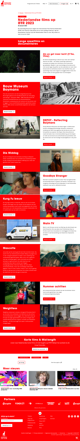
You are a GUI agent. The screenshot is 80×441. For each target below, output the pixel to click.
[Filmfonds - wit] (53, 403)
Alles (74, 369)
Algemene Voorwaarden (51, 433)
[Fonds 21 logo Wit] (6, 403)
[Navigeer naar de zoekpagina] (78, 3)
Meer (44, 3)
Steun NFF (42, 421)
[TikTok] (78, 422)
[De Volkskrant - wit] (25, 403)
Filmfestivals (36, 357)
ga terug (21, 362)
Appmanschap (66, 434)
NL (71, 3)
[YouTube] (69, 422)
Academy (30, 425)
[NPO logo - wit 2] (16, 403)
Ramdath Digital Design (56, 434)
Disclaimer (62, 433)
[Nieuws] (18, 12)
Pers (40, 427)
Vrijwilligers (42, 418)
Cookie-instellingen (26, 433)
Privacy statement (38, 433)
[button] (77, 381)
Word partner (41, 424)
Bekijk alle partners (40, 408)
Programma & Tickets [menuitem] (33, 3)
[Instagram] (72, 422)
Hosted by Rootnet (75, 434)
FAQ (51, 416)
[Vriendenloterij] (37, 403)
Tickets (30, 416)
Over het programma (31, 419)
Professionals (31, 422)
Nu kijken (22, 16)
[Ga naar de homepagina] (6, 4)
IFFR (45, 357)
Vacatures (42, 416)
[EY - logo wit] (46, 403)
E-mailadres (4, 418)
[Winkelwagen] (75, 3)
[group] (13, 381)
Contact (52, 418)
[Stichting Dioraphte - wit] (64, 403)
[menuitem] (44, 3)
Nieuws (30, 427)
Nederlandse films (24, 357)
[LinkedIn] (75, 422)
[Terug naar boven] (40, 413)
